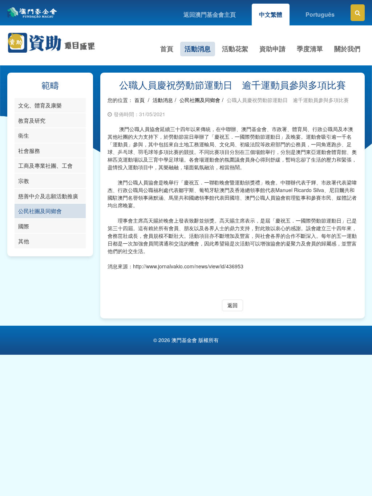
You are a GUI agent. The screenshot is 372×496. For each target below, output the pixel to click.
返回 (232, 305)
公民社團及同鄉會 (40, 211)
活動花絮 (235, 48)
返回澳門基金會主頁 (209, 14)
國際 (23, 226)
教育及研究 (31, 120)
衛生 (23, 135)
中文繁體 (270, 14)
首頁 (166, 48)
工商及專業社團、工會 (45, 165)
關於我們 (347, 48)
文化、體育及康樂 (40, 105)
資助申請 (272, 48)
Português (320, 14)
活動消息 (198, 48)
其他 (23, 241)
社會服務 (29, 150)
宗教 (23, 180)
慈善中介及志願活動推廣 (48, 196)
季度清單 (310, 48)
